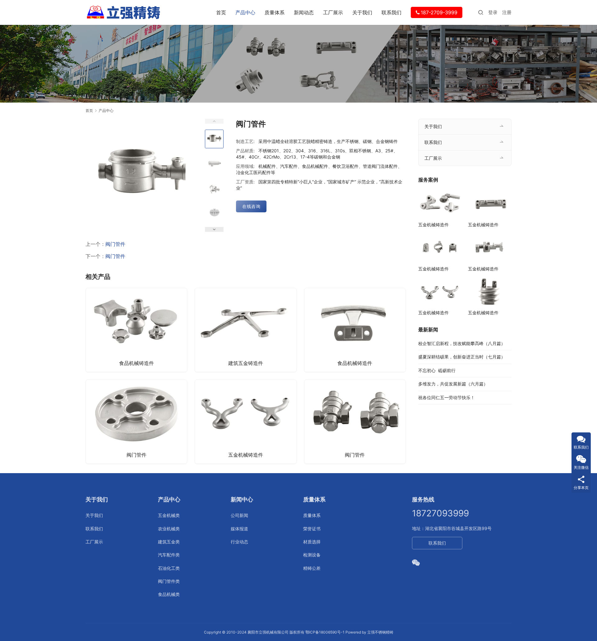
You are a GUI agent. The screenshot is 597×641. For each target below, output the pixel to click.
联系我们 (391, 12)
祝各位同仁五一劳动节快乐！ (446, 397)
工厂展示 (333, 12)
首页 (221, 12)
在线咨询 (251, 206)
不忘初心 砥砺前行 (437, 370)
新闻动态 (304, 12)
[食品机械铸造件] (136, 330)
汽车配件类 (169, 554)
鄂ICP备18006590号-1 (325, 632)
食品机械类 (169, 594)
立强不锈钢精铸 (380, 632)
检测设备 (312, 554)
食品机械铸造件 (136, 363)
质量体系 (275, 12)
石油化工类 (169, 568)
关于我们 (362, 12)
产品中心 (245, 12)
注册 (506, 12)
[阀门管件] (136, 421)
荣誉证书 (312, 528)
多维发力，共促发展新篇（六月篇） (453, 383)
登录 (492, 12)
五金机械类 (169, 515)
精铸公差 (312, 568)
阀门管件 (115, 244)
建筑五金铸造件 (245, 363)
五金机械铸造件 (245, 455)
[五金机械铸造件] (245, 421)
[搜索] (481, 12)
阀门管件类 (169, 581)
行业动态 (239, 541)
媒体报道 (239, 528)
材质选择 (312, 541)
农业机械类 (169, 528)
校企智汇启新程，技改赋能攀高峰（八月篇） (461, 343)
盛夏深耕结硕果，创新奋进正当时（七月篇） (461, 356)
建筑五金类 (169, 541)
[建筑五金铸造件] (245, 330)
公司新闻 (239, 515)
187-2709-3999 (439, 12)
